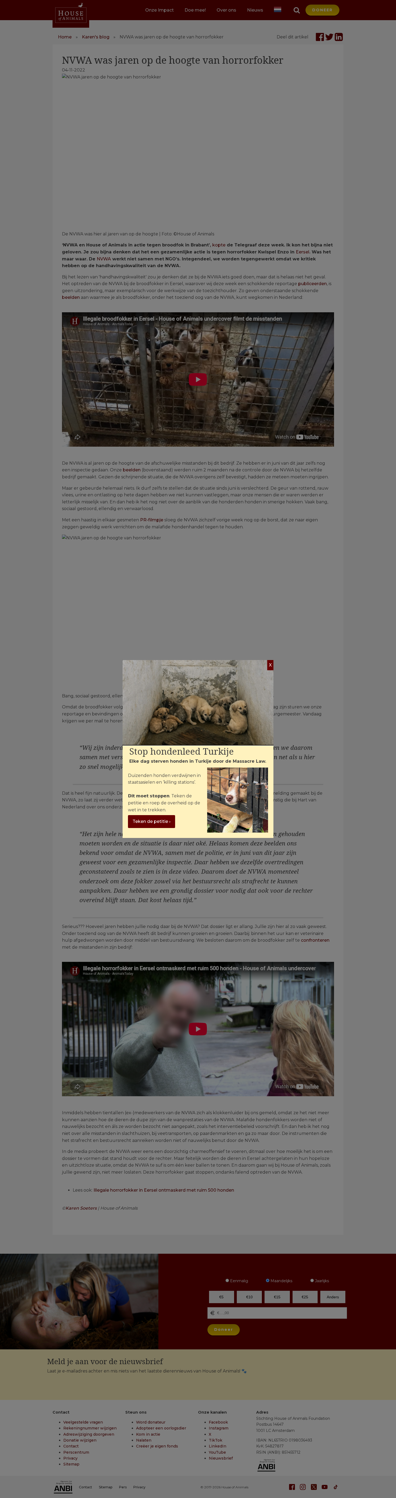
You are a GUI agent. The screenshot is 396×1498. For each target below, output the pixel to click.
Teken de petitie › (152, 821)
